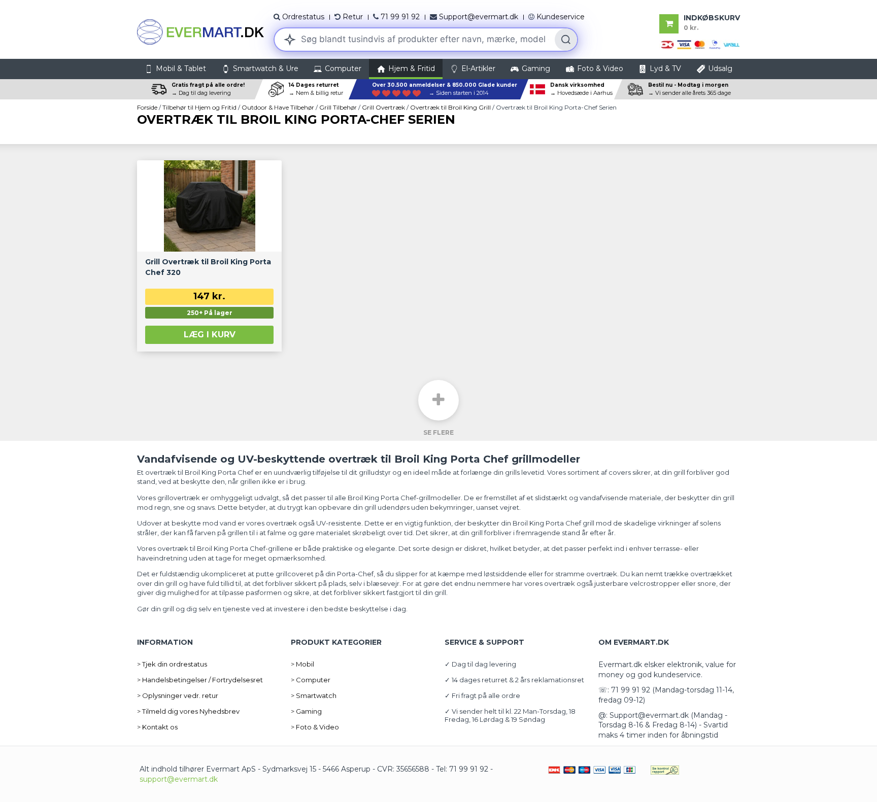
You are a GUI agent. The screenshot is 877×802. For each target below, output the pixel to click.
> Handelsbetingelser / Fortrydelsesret (200, 680)
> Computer (310, 680)
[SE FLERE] (438, 400)
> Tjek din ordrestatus (172, 664)
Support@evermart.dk (478, 16)
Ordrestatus (303, 16)
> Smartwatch (313, 695)
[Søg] (566, 39)
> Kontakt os (157, 727)
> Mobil (302, 664)
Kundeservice (560, 16)
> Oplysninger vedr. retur (177, 695)
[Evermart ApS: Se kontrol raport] (665, 769)
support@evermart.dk (179, 779)
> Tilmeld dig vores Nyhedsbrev (188, 711)
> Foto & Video (315, 727)
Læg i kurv (209, 334)
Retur (353, 16)
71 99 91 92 (400, 16)
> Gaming (306, 711)
